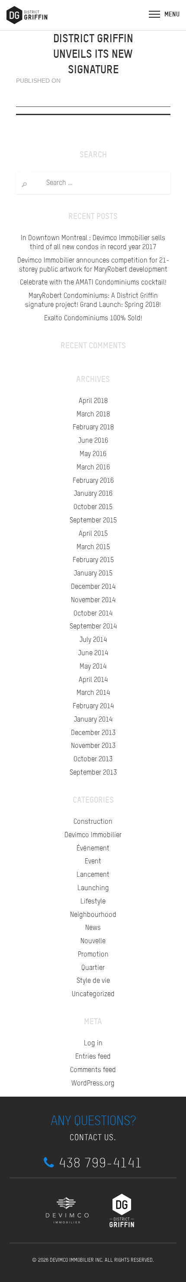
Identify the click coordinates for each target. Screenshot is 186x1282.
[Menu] (154, 14)
